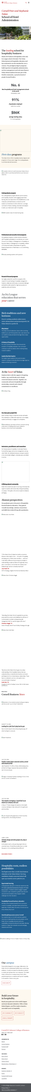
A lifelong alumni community (10, 484)
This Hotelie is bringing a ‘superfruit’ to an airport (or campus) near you (14, 801)
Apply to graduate (18, 1013)
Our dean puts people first (9, 413)
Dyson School (5, 1056)
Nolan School (5, 1059)
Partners (4, 1049)
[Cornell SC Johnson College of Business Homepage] (15, 1031)
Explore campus (5, 983)
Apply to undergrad (6, 1013)
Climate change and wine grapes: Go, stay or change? (14, 841)
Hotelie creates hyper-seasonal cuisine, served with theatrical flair (15, 762)
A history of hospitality (8, 342)
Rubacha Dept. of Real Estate (8, 1064)
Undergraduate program (9, 193)
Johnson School (5, 1061)
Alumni (3, 1042)
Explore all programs (6, 1018)
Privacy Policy (5, 1088)
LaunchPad (4, 1078)
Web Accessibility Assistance (9, 1090)
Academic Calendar (6, 1071)
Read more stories (7, 854)
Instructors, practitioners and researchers (14, 446)
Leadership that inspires (8, 356)
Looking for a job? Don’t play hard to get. (13, 726)
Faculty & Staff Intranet (7, 1076)
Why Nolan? (5, 328)
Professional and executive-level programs (14, 235)
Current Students (5, 1044)
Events (3, 1073)
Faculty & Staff (5, 1047)
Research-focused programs (10, 276)
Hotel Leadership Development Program (13, 888)
